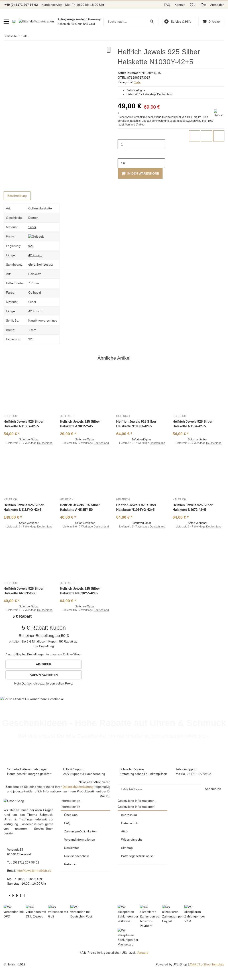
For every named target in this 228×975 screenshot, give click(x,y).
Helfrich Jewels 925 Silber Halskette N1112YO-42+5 (24, 507)
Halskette (45, 208)
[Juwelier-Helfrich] (14, 21)
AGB (124, 831)
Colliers (33, 208)
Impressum (129, 815)
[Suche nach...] (154, 21)
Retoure (69, 864)
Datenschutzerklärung (78, 786)
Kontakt (180, 4)
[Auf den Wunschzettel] (206, 135)
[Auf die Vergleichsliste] (194, 135)
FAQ (167, 4)
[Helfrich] (219, 113)
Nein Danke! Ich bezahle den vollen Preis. (43, 683)
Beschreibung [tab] (17, 195)
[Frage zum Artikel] (218, 135)
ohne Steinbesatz (40, 264)
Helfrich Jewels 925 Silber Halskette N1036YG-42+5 (136, 507)
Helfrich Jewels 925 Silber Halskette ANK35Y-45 (80, 424)
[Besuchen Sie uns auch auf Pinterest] (18, 895)
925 (31, 246)
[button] (192, 5)
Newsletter (71, 848)
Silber (32, 227)
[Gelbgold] (36, 236)
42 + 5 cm (35, 255)
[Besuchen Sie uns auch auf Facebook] (14, 895)
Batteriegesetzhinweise (137, 856)
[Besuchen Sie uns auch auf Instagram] (22, 895)
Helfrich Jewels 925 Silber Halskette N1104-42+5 (193, 424)
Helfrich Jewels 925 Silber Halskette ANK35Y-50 (80, 507)
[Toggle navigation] (6, 21)
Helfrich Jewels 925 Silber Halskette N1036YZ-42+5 (80, 591)
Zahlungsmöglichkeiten (80, 831)
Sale (137, 82)
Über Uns (70, 815)
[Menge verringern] (121, 135)
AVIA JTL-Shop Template (206, 964)
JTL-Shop (180, 964)
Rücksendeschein (76, 856)
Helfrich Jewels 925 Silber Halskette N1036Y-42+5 (136, 424)
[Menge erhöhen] (121, 153)
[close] (108, 50)
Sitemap (127, 848)
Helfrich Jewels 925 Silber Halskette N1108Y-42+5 (24, 424)
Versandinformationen (79, 839)
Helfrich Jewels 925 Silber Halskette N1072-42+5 (193, 507)
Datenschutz (130, 823)
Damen (33, 217)
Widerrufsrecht (131, 839)
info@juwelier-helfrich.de (34, 870)
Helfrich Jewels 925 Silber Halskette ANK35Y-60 (24, 591)
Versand (130, 124)
